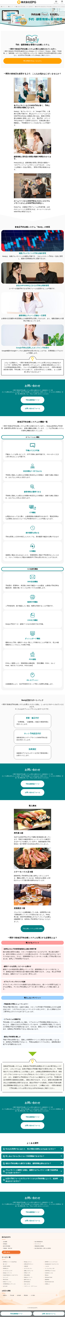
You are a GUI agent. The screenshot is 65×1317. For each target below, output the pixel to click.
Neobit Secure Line (49, 1281)
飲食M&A (47, 1279)
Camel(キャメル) (49, 1273)
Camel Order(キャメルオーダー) (10, 1275)
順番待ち (5, 1295)
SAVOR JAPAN (6, 1266)
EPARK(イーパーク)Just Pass (10, 1261)
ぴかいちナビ (27, 1284)
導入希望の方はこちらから (32, 61)
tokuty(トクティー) (7, 1273)
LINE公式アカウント (28, 1264)
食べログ (5, 1264)
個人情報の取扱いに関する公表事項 (43, 1248)
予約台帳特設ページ (32, 400)
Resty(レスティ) (27, 1261)
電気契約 (26, 1295)
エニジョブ (5, 1277)
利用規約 (5, 1243)
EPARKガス (5, 1268)
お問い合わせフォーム (32, 408)
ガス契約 (33, 1295)
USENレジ (47, 1284)
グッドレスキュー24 (49, 1268)
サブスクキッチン (28, 1268)
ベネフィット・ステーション (30, 1286)
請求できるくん (27, 1279)
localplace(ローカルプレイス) (51, 1264)
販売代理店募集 (6, 1246)
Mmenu (46, 1275)
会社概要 (5, 1241)
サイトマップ (38, 1243)
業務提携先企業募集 (39, 1246)
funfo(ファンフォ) (7, 1281)
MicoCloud (5, 1279)
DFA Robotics (27, 1281)
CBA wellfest (27, 1275)
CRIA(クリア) (27, 1273)
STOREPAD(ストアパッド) (9, 1284)
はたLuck (5, 1286)
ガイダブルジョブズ (7, 1270)
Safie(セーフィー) (28, 1277)
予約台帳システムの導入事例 (32, 928)
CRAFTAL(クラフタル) (50, 1270)
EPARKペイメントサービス (51, 1261)
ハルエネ (47, 1266)
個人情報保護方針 (39, 1241)
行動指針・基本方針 (7, 1248)
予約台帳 (12, 1295)
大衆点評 (26, 1266)
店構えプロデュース (28, 1270)
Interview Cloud (48, 1277)
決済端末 (19, 1295)
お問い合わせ (6, 1252)
